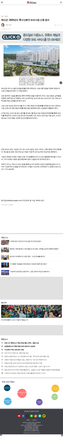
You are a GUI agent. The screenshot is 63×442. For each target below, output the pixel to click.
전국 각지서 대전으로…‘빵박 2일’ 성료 (16, 353)
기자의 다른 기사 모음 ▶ (7, 204)
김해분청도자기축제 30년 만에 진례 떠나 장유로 (19, 346)
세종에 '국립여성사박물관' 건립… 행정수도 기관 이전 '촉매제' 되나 (25, 360)
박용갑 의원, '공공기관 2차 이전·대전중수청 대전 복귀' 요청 (23, 363)
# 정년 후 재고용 (55, 396)
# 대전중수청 (7, 388)
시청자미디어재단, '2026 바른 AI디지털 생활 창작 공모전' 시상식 (24, 373)
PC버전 (28, 420)
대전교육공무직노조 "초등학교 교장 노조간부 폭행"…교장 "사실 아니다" (27, 366)
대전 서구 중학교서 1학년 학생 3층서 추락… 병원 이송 (21, 343)
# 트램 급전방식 (22, 393)
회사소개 (34, 420)
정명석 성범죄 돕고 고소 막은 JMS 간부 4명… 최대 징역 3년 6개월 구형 (26, 356)
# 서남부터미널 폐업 (39, 402)
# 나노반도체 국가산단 (55, 388)
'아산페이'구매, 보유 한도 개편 (14, 350)
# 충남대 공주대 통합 (7, 401)
